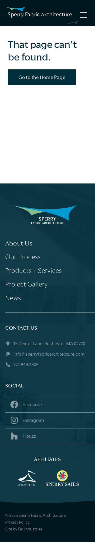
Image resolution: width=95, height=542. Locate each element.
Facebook (32, 405)
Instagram (33, 420)
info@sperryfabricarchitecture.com (49, 354)
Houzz (29, 436)
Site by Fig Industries (23, 529)
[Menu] (82, 15)
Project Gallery (26, 284)
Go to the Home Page (41, 77)
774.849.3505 (26, 365)
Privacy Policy (17, 522)
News (13, 298)
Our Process (23, 257)
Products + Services (33, 271)
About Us (18, 243)
